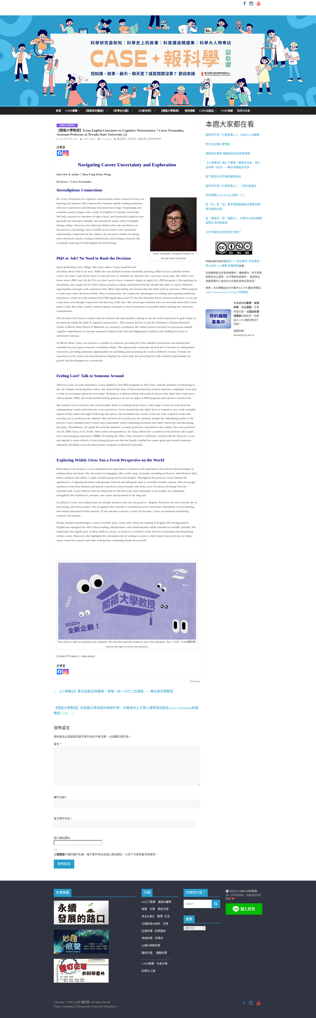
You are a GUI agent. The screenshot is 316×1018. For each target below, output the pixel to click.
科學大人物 (148, 970)
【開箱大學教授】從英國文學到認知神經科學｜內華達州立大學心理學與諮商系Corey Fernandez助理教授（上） (126, 710)
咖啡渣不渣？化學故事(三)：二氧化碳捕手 (231, 185)
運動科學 (161, 952)
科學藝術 (160, 931)
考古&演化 (148, 916)
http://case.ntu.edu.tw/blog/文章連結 (227, 292)
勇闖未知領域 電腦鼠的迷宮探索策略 (228, 153)
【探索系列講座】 (94, 110)
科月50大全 (243, 110)
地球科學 (147, 938)
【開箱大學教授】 (170, 110)
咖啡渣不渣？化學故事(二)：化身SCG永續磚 (232, 134)
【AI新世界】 (145, 110)
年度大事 (162, 963)
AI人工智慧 (148, 901)
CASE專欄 (71, 110)
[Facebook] (59, 153)
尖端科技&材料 (151, 923)
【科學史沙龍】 (121, 110)
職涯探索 (121, 139)
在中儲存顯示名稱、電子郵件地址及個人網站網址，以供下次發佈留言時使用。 (106, 854)
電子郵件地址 (63, 818)
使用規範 (190, 110)
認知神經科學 (154, 139)
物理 (144, 909)
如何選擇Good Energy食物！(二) (225, 195)
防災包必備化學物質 (218, 144)
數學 (160, 916)
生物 (165, 923)
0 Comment (106, 139)
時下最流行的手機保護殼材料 (223, 176)
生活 (167, 916)
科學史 (159, 938)
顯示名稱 (60, 797)
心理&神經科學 (151, 945)
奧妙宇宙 (163, 909)
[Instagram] (66, 153)
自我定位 (131, 139)
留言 (57, 744)
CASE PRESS (88, 139)
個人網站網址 (62, 837)
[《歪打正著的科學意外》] (81, 961)
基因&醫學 (164, 901)
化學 (152, 909)
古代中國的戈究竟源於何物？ (223, 232)
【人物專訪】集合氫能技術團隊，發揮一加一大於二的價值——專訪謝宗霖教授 (113, 691)
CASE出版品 (206, 110)
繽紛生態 (149, 952)
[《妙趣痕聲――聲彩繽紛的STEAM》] (81, 931)
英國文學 (142, 139)
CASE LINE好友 (247, 891)
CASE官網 (227, 110)
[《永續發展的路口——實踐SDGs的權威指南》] (81, 902)
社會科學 (148, 931)
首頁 (58, 110)
